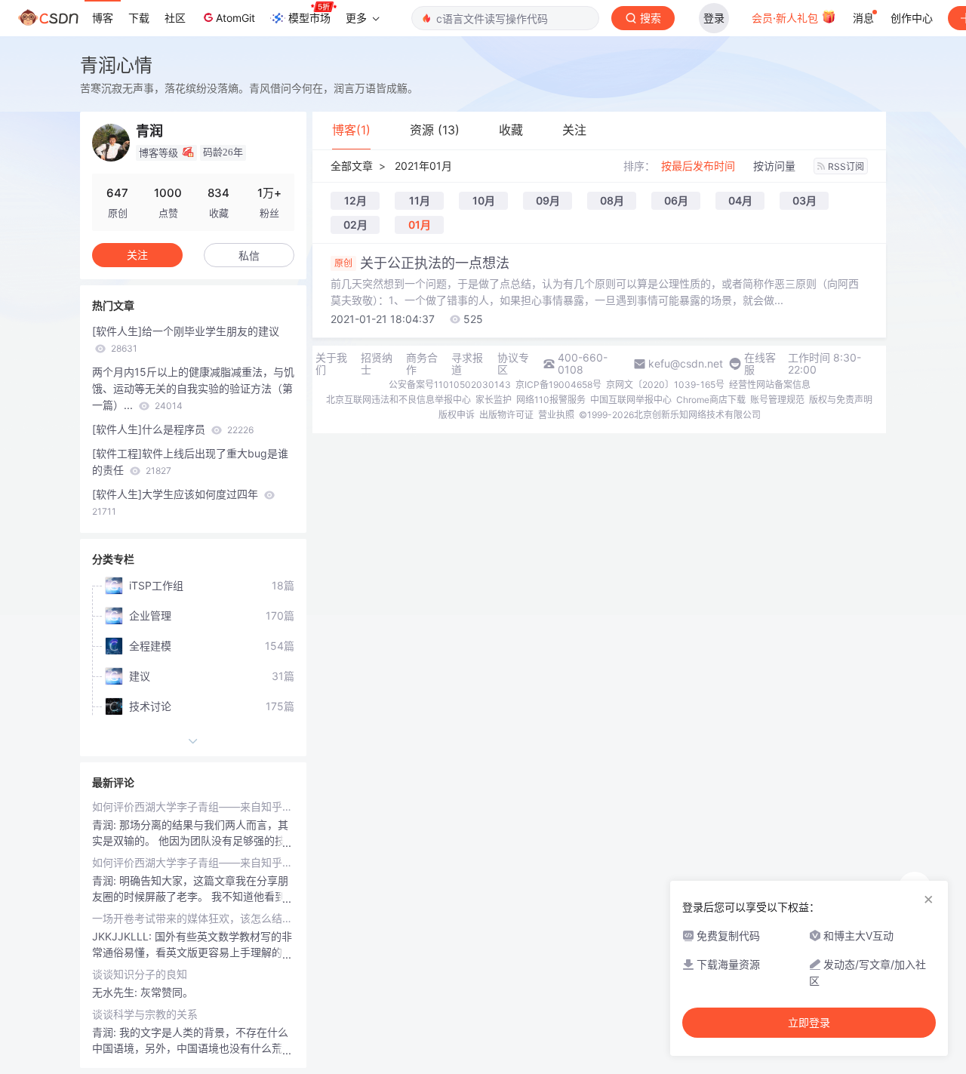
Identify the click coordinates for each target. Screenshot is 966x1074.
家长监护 (493, 399)
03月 (804, 200)
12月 (355, 200)
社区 (175, 17)
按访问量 (774, 165)
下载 (138, 17)
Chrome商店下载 (711, 399)
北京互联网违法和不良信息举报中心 (398, 399)
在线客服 (760, 364)
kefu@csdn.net (685, 364)
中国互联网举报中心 (631, 399)
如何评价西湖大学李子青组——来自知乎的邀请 (193, 806)
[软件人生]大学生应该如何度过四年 (176, 502)
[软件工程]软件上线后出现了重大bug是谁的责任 (190, 461)
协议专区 (513, 364)
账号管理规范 (777, 399)
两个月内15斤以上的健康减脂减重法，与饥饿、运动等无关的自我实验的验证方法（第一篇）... (193, 388)
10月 (483, 200)
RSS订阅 (846, 166)
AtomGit (235, 17)
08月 (612, 200)
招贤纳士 (376, 364)
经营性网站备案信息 (770, 384)
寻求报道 (467, 364)
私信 (249, 255)
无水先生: (116, 992)
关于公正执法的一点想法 (421, 263)
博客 (102, 17)
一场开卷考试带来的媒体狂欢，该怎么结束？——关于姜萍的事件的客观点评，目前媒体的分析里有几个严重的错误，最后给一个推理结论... (193, 918)
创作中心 (912, 17)
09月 (548, 200)
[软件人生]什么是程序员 (173, 429)
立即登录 (809, 1023)
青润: (105, 824)
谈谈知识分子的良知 (139, 974)
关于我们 (331, 364)
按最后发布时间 (698, 165)
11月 (419, 200)
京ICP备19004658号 (558, 384)
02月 (355, 224)
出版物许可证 (506, 414)
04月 (740, 200)
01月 (419, 224)
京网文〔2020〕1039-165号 (665, 384)
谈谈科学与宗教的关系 (145, 1014)
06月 (676, 200)
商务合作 (422, 364)
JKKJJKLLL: (123, 936)
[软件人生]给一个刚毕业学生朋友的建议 (185, 339)
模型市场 (309, 17)
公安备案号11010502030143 (450, 384)
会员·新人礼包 (786, 17)
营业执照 (556, 414)
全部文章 (352, 165)
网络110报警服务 (551, 399)
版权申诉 (456, 414)
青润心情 (116, 65)
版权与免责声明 (840, 399)
